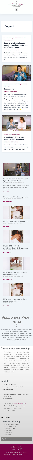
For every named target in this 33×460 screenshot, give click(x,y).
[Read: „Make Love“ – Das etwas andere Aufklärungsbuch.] (16, 123)
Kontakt (5, 381)
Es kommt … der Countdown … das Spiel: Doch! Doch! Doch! (15, 180)
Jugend (10, 40)
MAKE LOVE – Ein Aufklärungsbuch (16, 221)
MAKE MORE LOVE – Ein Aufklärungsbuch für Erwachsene (15, 247)
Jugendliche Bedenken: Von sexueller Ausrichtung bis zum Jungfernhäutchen (16, 45)
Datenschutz (20, 456)
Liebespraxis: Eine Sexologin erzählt (16, 197)
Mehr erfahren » (7, 192)
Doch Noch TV (17, 38)
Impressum (12, 456)
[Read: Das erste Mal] (16, 73)
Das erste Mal (9, 89)
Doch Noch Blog (8, 38)
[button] (16, 9)
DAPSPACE (26, 454)
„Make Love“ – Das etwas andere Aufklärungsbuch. (14, 138)
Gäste (13, 134)
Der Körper (7, 84)
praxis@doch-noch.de (20, 403)
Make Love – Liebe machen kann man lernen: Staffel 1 (15, 273)
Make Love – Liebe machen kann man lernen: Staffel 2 (15, 300)
